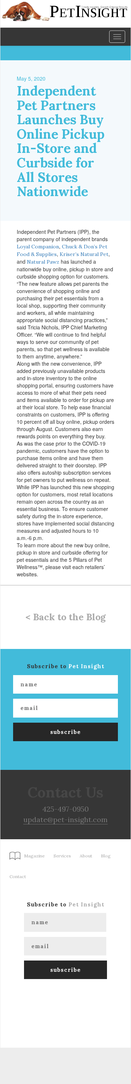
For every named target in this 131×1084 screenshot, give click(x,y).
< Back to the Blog (65, 617)
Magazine (34, 855)
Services (62, 855)
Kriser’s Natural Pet (84, 254)
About (86, 855)
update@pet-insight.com (65, 819)
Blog (106, 855)
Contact (17, 876)
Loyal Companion (38, 246)
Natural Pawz (43, 262)
